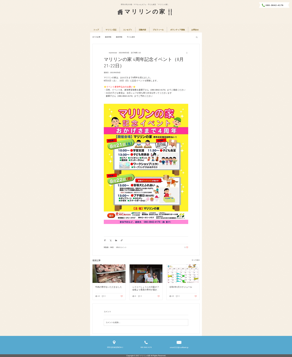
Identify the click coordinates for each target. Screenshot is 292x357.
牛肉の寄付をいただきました (108, 287)
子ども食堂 (131, 37)
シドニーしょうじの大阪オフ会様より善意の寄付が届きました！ (145, 288)
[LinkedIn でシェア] (116, 240)
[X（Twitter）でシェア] (110, 240)
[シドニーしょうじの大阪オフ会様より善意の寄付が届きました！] (146, 273)
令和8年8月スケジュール (180, 287)
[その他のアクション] (186, 52)
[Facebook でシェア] (105, 240)
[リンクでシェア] (122, 240)
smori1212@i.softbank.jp (179, 347)
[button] (197, 37)
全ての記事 (96, 37)
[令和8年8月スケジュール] (183, 273)
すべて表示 (196, 260)
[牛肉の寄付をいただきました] (109, 273)
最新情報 (108, 37)
